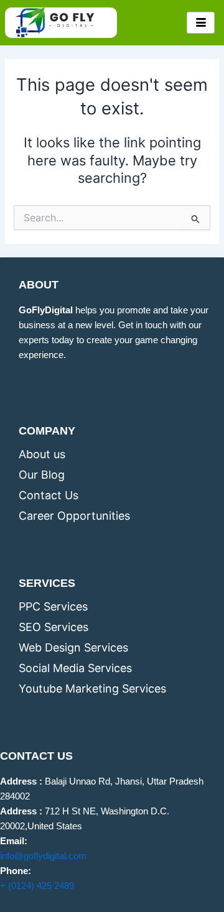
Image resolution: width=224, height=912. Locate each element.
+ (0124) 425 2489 (37, 886)
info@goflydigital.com (43, 856)
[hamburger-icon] (201, 23)
